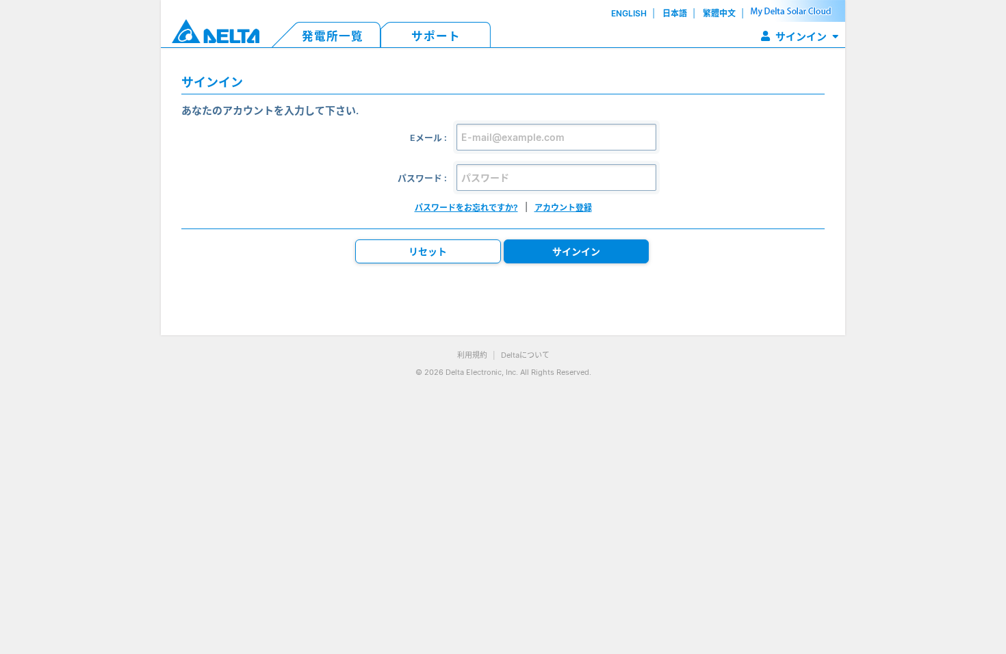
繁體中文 (719, 13)
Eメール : (428, 138)
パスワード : (422, 178)
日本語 (674, 13)
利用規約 (472, 355)
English (629, 13)
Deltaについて (525, 355)
